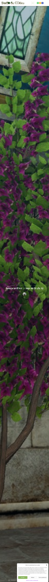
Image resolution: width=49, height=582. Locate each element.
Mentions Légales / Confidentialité (32, 580)
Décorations (13, 580)
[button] (46, 565)
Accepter (23, 577)
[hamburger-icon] (32, 3)
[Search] (38, 3)
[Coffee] (40, 3)
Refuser (32, 577)
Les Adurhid (26, 285)
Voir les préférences (42, 577)
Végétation (36, 285)
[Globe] (42, 3)
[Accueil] (9, 580)
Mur (31, 285)
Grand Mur (12, 285)
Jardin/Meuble (19, 285)
